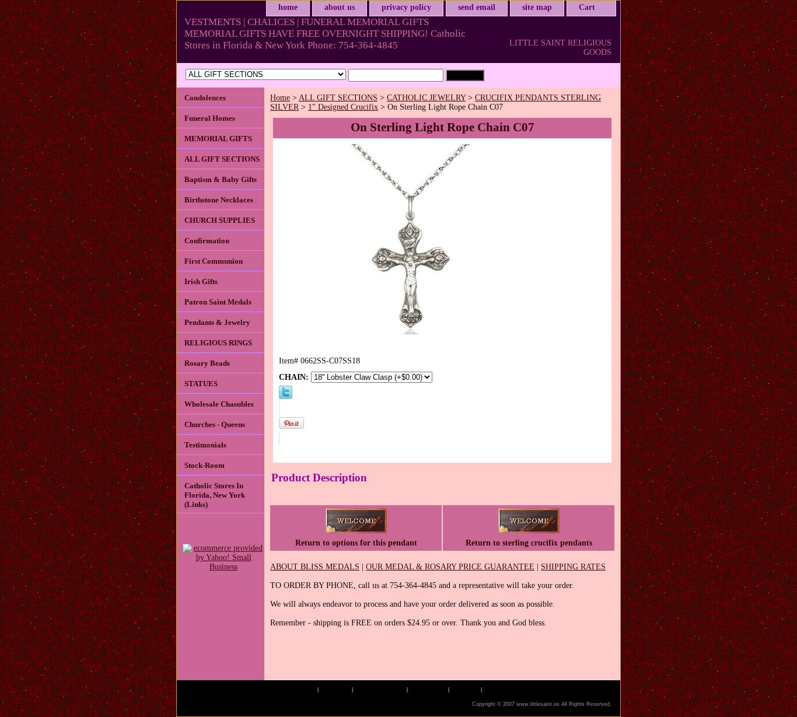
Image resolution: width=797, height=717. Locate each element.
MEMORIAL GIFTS (218, 138)
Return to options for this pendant (356, 542)
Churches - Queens (214, 424)
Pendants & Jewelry (217, 322)
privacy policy (406, 7)
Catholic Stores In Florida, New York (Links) (214, 495)
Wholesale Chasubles (219, 404)
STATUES (201, 383)
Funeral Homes (209, 118)
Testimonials (205, 444)
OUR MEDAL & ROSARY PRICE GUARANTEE (450, 566)
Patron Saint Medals (217, 302)
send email (476, 7)
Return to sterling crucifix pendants (529, 542)
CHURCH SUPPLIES (219, 220)
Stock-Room (204, 465)
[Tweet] (285, 396)
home (288, 7)
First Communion (213, 261)
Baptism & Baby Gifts (220, 179)
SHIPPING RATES (573, 566)
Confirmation (206, 240)
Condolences (205, 97)
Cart (587, 7)
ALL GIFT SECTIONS (338, 97)
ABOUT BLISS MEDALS (314, 566)
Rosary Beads (207, 363)
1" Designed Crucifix (343, 107)
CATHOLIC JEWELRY (426, 97)
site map (537, 7)
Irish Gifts (201, 281)
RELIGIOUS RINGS (218, 342)
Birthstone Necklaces (218, 199)
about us (339, 7)
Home (280, 97)
